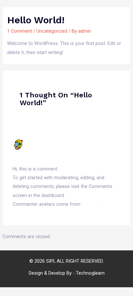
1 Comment (19, 31)
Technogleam (90, 273)
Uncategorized (51, 31)
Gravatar (90, 204)
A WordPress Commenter (60, 141)
